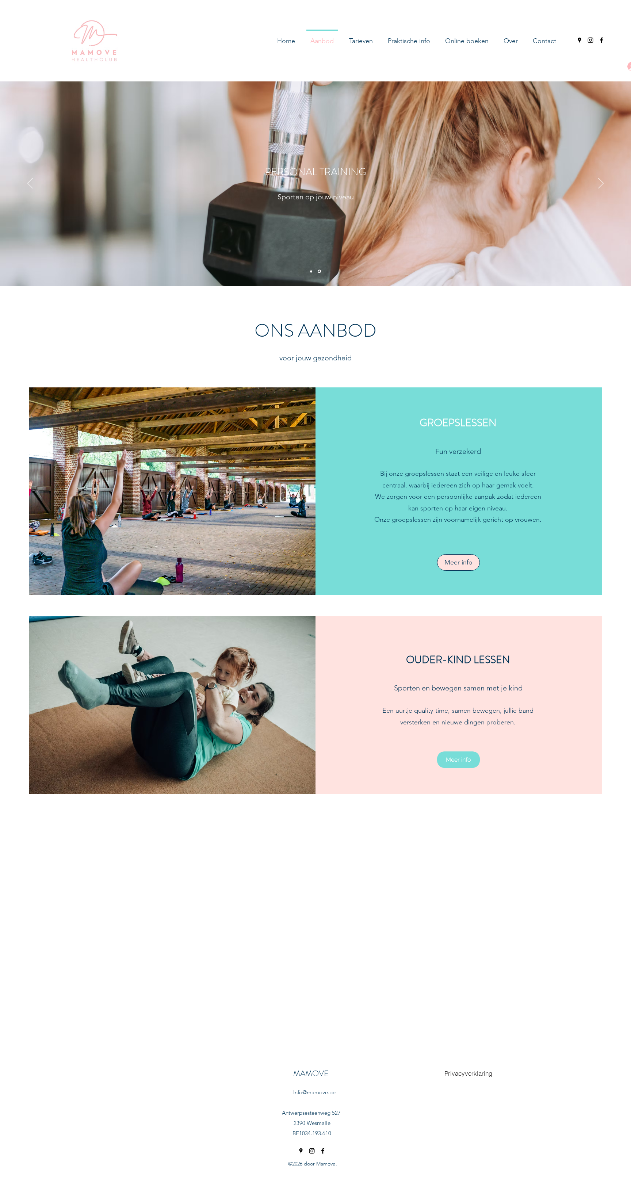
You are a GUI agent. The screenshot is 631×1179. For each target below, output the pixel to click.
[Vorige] (30, 184)
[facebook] (601, 40)
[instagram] (590, 40)
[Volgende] (601, 184)
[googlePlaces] (579, 40)
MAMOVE (311, 1073)
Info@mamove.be (314, 1092)
